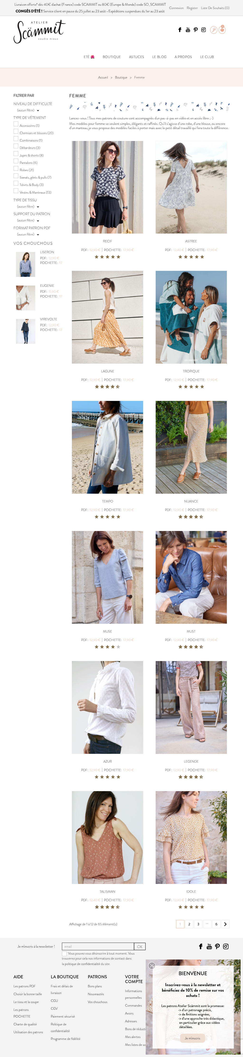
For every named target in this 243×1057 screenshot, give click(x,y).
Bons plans (95, 986)
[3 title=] (107, 257)
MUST (191, 631)
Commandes (133, 1005)
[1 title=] (96, 257)
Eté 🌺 (89, 56)
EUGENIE (47, 285)
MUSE (107, 631)
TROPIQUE (191, 371)
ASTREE (191, 241)
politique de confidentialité (82, 963)
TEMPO (107, 501)
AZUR (107, 761)
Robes (27, 170)
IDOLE (191, 891)
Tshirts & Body (32, 185)
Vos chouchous (97, 1001)
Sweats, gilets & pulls (35, 177)
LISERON (47, 252)
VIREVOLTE (48, 319)
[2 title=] (102, 257)
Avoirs (129, 1013)
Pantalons (28, 163)
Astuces (136, 56)
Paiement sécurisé (63, 1016)
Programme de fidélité (65, 1038)
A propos (183, 56)
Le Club (207, 56)
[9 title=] (116, 387)
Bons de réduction (137, 1029)
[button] (152, 965)
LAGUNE (107, 371)
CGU (54, 1000)
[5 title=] (118, 257)
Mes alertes (132, 1036)
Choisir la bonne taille (28, 994)
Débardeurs (30, 148)
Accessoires (29, 125)
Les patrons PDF (25, 986)
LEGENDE (191, 761)
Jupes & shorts (32, 155)
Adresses (131, 1021)
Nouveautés (96, 994)
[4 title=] (113, 257)
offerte (31, 4)
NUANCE (191, 501)
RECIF (107, 241)
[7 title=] (110, 387)
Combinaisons (31, 140)
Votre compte (134, 979)
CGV (54, 1008)
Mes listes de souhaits (139, 1044)
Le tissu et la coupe (26, 1001)
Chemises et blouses (37, 133)
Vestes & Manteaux (35, 192)
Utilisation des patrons (28, 1032)
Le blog (159, 56)
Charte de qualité (25, 1024)
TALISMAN (107, 891)
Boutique (112, 56)
